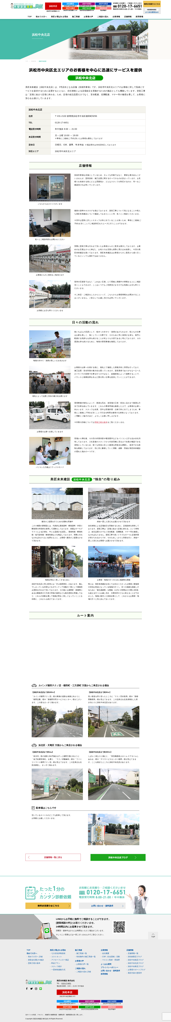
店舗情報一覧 (133, 953)
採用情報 (104, 974)
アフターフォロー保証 (60, 960)
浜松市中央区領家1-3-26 (70, 10)
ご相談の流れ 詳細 (83, 972)
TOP (30, 17)
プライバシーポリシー (109, 967)
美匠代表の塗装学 (135, 973)
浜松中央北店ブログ (136, 963)
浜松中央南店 (70, 8)
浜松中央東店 (86, 4)
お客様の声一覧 (82, 964)
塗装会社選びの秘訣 (36, 960)
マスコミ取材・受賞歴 (111, 960)
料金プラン (55, 963)
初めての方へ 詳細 (35, 957)
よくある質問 (106, 964)
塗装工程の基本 (101, 422)
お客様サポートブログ (136, 970)
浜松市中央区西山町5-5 (70, 6)
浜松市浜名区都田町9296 (87, 10)
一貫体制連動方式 (58, 970)
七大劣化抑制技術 (58, 953)
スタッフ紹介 (56, 966)
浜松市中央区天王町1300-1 (87, 6)
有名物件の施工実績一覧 (86, 957)
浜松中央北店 (86, 8)
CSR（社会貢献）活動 (111, 957)
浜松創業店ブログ (135, 957)
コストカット (56, 957)
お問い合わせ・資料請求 (102, 906)
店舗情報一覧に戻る (53, 857)
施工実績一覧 (81, 953)
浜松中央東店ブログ (136, 966)
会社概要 (105, 953)
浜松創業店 (70, 4)
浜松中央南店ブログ (136, 960)
